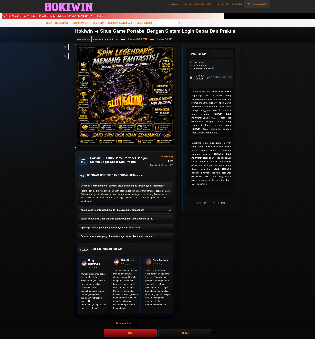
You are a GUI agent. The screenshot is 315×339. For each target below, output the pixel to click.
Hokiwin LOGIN (62, 22)
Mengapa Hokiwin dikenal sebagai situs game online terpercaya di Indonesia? (123, 185)
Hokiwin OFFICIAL (144, 22)
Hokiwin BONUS (164, 39)
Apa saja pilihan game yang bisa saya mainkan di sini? (110, 227)
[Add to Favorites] (65, 47)
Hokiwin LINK (98, 22)
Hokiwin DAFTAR (80, 22)
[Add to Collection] (65, 56)
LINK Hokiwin (83, 39)
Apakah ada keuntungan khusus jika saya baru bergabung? (112, 209)
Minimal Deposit (214, 77)
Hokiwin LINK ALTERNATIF (119, 22)
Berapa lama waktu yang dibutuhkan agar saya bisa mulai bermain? (117, 236)
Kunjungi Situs (124, 323)
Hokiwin (48, 22)
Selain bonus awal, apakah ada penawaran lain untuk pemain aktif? (117, 218)
